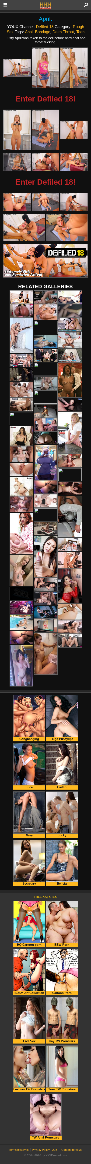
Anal (29, 32)
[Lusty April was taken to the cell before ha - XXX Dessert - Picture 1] (17, 68)
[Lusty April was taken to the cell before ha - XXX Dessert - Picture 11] (45, 202)
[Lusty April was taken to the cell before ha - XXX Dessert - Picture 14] (67, 227)
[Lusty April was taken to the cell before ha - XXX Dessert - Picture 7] (17, 162)
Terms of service (19, 1149)
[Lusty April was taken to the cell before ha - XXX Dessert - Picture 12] (74, 202)
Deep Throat (63, 32)
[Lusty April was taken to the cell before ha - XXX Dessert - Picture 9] (74, 162)
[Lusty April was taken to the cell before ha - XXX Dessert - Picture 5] (45, 130)
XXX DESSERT (45, 5)
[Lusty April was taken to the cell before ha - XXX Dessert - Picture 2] (45, 67)
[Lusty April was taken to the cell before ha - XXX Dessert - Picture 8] (45, 162)
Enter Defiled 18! (45, 99)
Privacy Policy (41, 1149)
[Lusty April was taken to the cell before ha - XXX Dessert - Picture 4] (17, 130)
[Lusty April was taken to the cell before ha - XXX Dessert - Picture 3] (74, 67)
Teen (80, 32)
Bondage (42, 32)
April (45, 19)
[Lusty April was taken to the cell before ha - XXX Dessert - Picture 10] (17, 202)
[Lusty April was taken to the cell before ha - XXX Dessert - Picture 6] (74, 130)
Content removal (71, 1149)
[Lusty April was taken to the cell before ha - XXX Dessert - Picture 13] (24, 227)
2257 (55, 1149)
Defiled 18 (44, 27)
